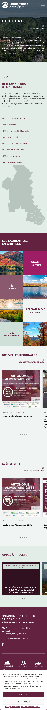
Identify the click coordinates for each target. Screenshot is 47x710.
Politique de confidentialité (30, 707)
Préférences (23, 702)
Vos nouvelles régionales (31, 362)
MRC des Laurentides (11, 156)
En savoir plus (37, 29)
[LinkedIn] (8, 644)
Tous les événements (34, 471)
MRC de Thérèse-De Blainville (15, 131)
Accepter (23, 694)
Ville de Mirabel (9, 125)
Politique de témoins (12, 707)
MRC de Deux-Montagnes (13, 118)
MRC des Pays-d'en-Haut (13, 150)
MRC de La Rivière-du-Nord (14, 143)
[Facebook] (3, 644)
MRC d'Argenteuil (10, 137)
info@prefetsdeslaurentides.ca (15, 638)
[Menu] (43, 5)
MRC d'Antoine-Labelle (12, 162)
